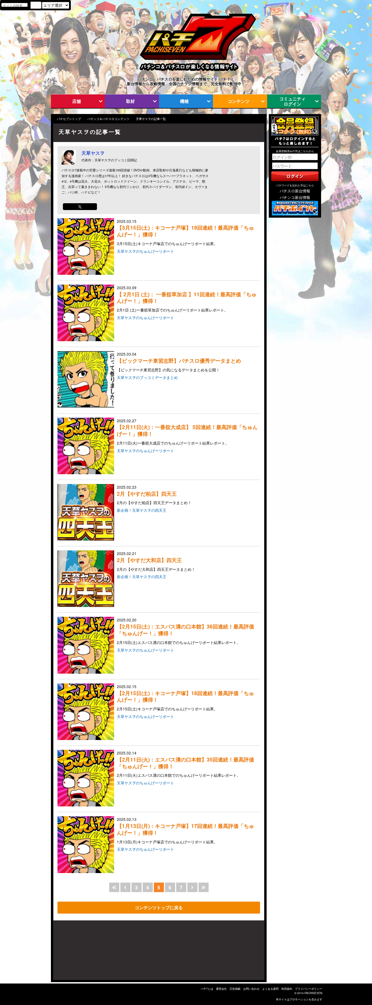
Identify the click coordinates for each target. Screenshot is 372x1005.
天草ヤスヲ (93, 152)
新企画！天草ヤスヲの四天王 (141, 510)
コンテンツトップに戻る (159, 907)
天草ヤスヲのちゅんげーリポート (145, 251)
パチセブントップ (69, 119)
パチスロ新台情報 (295, 190)
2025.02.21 (156, 561)
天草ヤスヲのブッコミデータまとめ (147, 377)
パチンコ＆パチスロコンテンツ (108, 119)
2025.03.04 (179, 361)
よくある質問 (270, 989)
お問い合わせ (251, 989)
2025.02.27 (187, 432)
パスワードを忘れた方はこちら (295, 185)
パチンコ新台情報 (295, 197)
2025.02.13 (185, 830)
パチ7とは (207, 989)
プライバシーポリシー (308, 989)
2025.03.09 (187, 299)
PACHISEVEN (313, 993)
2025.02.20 (185, 631)
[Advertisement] (79, 953)
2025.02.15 (185, 697)
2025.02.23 (154, 494)
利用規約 (286, 989)
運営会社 (221, 989)
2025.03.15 (185, 232)
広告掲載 (235, 989)
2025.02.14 (185, 764)
